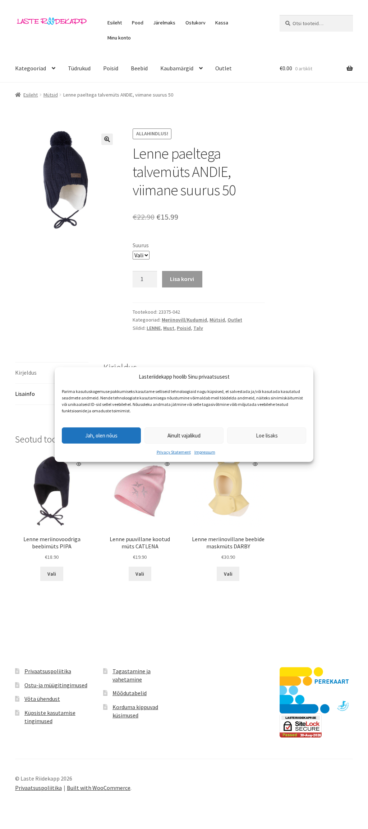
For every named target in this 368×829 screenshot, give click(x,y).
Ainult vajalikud (184, 435)
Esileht (114, 22)
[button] (107, 139)
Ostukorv (195, 22)
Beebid (139, 68)
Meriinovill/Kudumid (184, 320)
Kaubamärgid (176, 68)
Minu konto (119, 37)
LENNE (154, 328)
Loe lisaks (267, 435)
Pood (137, 22)
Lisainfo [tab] (25, 393)
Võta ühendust (42, 698)
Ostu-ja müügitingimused (55, 685)
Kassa (221, 22)
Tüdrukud (79, 68)
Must (168, 328)
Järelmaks (164, 22)
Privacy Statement (174, 452)
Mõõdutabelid (129, 693)
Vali (51, 574)
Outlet (223, 68)
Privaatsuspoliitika (47, 671)
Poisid (110, 68)
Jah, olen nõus (101, 435)
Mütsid (50, 95)
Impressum (204, 452)
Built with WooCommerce (98, 787)
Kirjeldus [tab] (26, 372)
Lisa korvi (182, 278)
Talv (198, 328)
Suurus (141, 245)
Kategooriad (30, 68)
